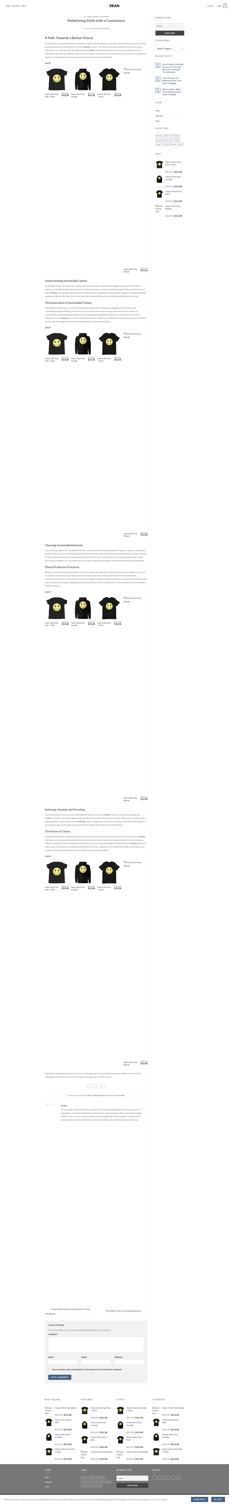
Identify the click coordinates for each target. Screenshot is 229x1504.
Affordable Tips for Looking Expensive (123, 1311)
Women (16, 6)
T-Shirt (165, 144)
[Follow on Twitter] (169, 1478)
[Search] (3, 5)
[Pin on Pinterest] (103, 1086)
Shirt (177, 140)
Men (8, 6)
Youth (180, 144)
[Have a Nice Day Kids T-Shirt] (57, 79)
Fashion (96, 16)
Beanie (158, 136)
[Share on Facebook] (89, 1086)
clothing (86, 47)
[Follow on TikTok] (164, 1478)
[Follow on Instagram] (159, 1478)
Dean (107, 28)
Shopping (104, 16)
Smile (158, 144)
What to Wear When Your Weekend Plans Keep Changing (171, 92)
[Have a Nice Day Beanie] (135, 167)
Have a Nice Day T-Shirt (104, 95)
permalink (121, 1095)
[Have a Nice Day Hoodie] (83, 79)
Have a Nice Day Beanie (130, 270)
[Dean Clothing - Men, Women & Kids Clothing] (114, 6)
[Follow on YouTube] (178, 1478)
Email (84, 1357)
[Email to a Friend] (98, 1086)
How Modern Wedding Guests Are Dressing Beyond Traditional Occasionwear (172, 68)
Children (167, 136)
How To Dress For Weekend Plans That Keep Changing (171, 80)
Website (118, 1357)
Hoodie (159, 140)
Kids (23, 6)
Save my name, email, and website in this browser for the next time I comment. (87, 1369)
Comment (53, 1334)
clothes (91, 50)
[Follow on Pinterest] (174, 1478)
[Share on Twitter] (94, 1086)
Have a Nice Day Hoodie (78, 95)
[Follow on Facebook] (155, 1478)
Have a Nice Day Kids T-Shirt (51, 95)
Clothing (87, 16)
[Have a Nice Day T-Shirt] (109, 79)
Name (51, 1357)
